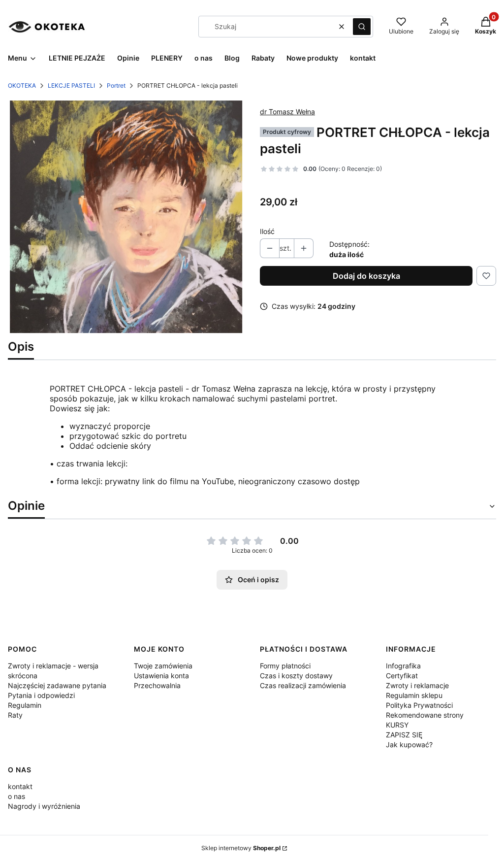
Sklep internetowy (241, 848)
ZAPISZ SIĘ (404, 734)
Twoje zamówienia (163, 666)
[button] (362, 26)
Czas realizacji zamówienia (303, 685)
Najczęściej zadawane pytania (57, 685)
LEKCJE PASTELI (71, 85)
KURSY (397, 725)
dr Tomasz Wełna (287, 111)
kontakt (20, 786)
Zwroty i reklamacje (417, 685)
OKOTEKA (22, 85)
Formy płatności (285, 666)
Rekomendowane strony (425, 715)
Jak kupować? (409, 744)
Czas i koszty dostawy (296, 675)
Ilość (267, 231)
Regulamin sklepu (414, 695)
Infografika (403, 666)
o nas (16, 796)
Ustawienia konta (161, 675)
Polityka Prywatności (419, 705)
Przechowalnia (157, 685)
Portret (116, 85)
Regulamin (24, 705)
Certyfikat (402, 675)
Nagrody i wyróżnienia (44, 806)
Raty (15, 715)
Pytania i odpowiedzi (41, 695)
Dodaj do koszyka (366, 276)
